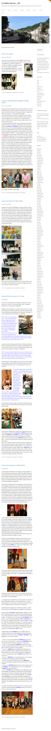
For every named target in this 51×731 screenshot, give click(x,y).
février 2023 (39, 207)
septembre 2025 (40, 163)
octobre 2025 (39, 161)
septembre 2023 (40, 196)
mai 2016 (39, 279)
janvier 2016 (39, 285)
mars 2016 (39, 282)
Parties (28, 10)
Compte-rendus (10, 192)
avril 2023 (39, 204)
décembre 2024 (40, 177)
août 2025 (39, 164)
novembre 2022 (40, 212)
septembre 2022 (40, 215)
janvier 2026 (39, 156)
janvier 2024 (39, 191)
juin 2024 (39, 183)
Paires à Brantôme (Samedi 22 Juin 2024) (42, 126)
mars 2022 (39, 225)
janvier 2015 (39, 303)
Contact (41, 10)
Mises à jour (9, 92)
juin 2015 (39, 295)
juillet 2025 (39, 166)
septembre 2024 (40, 182)
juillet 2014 (39, 311)
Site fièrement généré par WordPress (9, 728)
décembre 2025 (40, 158)
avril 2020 (39, 247)
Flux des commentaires (41, 139)
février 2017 (39, 268)
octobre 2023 (39, 195)
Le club (9, 10)
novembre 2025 (40, 160)
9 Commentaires (5, 299)
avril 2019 (39, 250)
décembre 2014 (40, 305)
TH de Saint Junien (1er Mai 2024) (13, 465)
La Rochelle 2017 (40, 93)
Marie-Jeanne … (46, 113)
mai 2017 (39, 263)
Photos (34, 10)
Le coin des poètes (41, 94)
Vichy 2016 (39, 105)
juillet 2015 (39, 293)
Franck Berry (21, 92)
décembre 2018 (40, 252)
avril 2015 (39, 298)
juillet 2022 (39, 219)
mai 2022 (39, 222)
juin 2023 (39, 201)
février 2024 (39, 190)
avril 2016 (39, 281)
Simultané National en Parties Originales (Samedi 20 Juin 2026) (43, 69)
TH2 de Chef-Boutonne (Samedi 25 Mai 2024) (15, 101)
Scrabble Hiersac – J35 (11, 3)
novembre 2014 (40, 306)
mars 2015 (39, 300)
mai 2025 (39, 169)
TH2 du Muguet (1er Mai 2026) (43, 72)
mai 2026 (39, 152)
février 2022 (39, 227)
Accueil (3, 10)
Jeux (38, 91)
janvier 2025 (39, 176)
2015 (38, 81)
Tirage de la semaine (41, 101)
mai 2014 (39, 314)
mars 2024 (39, 188)
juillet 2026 (39, 148)
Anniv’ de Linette (7, 54)
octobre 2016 (39, 274)
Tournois (22, 10)
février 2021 (39, 244)
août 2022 (39, 217)
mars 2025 (39, 172)
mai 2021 (39, 241)
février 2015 (39, 301)
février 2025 (39, 174)
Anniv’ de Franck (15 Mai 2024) (12, 201)
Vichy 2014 (39, 104)
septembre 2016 (40, 276)
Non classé (39, 97)
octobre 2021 (39, 233)
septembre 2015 (40, 292)
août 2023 (39, 198)
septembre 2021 (40, 234)
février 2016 (39, 284)
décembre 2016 (40, 271)
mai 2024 (39, 185)
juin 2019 (39, 249)
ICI (18, 189)
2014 (38, 80)
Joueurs (15, 10)
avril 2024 (39, 187)
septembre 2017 (40, 257)
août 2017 (39, 258)
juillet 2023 (39, 199)
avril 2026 (39, 153)
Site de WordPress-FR (41, 140)
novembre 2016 (40, 273)
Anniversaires (9, 287)
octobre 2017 (39, 255)
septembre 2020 (40, 246)
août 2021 (39, 236)
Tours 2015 (39, 102)
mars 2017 (39, 266)
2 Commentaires (5, 468)
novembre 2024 (40, 179)
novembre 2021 (40, 231)
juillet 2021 (39, 238)
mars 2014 (39, 317)
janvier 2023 (39, 209)
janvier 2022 (39, 228)
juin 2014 (39, 313)
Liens (3, 13)
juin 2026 (39, 150)
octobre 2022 (39, 214)
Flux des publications (41, 137)
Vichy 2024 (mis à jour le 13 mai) (13, 296)
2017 (38, 85)
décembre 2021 (40, 230)
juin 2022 (39, 220)
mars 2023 (39, 206)
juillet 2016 (39, 278)
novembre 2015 (40, 289)
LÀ (17, 481)
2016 (38, 83)
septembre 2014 (40, 309)
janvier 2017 (39, 270)
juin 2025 (39, 168)
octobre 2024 (39, 180)
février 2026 (39, 155)
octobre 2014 (39, 308)
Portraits (38, 99)
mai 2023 (39, 203)
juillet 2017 (39, 260)
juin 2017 (39, 262)
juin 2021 (39, 239)
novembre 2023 (40, 193)
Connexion (39, 136)
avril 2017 (39, 265)
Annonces (9, 457)
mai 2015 (39, 297)
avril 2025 (39, 171)
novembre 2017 (40, 254)
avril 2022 (39, 223)
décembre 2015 (40, 287)
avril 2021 (39, 242)
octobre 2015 (39, 290)
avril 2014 (39, 316)
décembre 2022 (40, 211)
